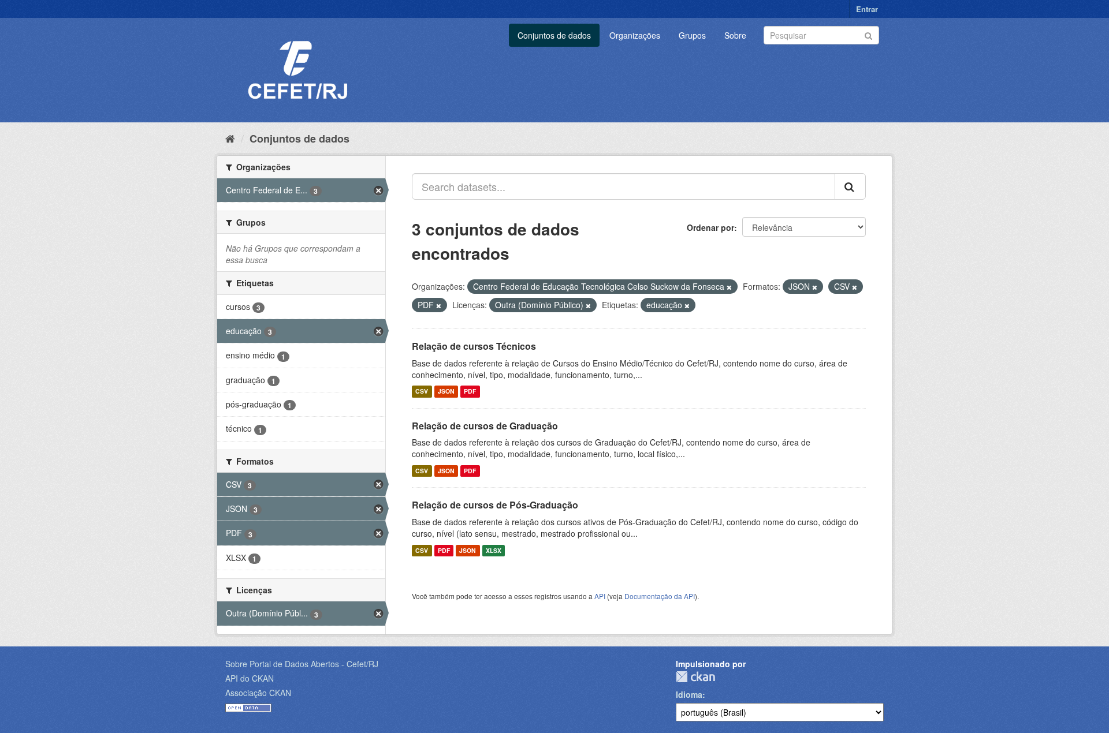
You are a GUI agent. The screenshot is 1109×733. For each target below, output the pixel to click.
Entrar (867, 8)
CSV (421, 391)
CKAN (695, 677)
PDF (470, 391)
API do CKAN (249, 678)
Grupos (692, 35)
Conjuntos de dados (554, 35)
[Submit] (868, 34)
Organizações (634, 35)
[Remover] (729, 286)
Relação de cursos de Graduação (485, 425)
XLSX (493, 550)
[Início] (230, 137)
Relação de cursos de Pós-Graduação (495, 504)
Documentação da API (659, 596)
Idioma (689, 694)
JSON (446, 391)
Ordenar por (710, 227)
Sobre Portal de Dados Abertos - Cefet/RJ (301, 664)
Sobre (735, 35)
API (599, 596)
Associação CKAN (258, 692)
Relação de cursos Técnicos (474, 346)
